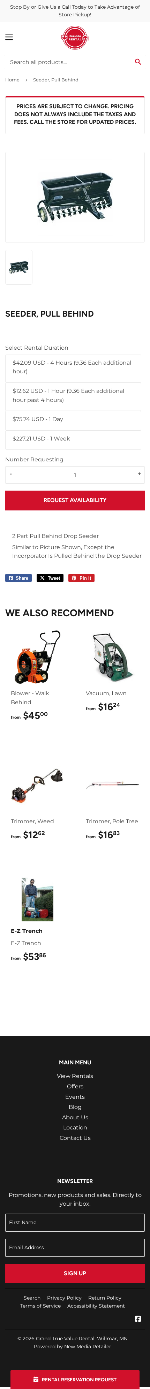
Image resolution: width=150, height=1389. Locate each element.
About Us (75, 1117)
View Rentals (75, 1076)
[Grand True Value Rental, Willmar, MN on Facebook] (138, 1319)
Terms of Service (40, 1306)
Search (32, 1298)
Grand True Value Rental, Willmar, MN (82, 1338)
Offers (75, 1086)
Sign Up (75, 1273)
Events (75, 1097)
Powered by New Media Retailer (72, 1346)
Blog (75, 1107)
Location (75, 1127)
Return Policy (104, 1298)
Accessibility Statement (96, 1306)
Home (12, 79)
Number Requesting (34, 459)
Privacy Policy (64, 1298)
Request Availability (75, 500)
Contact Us (75, 1138)
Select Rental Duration (36, 347)
